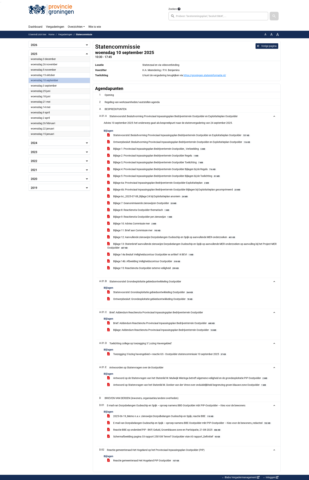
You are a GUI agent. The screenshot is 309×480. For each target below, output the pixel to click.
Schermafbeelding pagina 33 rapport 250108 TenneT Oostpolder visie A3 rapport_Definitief (166, 436)
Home (51, 34)
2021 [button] (34, 170)
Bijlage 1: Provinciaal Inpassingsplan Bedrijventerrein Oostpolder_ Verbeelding (159, 148)
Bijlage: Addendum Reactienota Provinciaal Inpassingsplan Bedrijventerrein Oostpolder (164, 330)
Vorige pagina (269, 46)
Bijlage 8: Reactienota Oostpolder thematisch (141, 210)
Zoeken (172, 9)
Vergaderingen (55, 26)
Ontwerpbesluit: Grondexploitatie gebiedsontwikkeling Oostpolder (152, 299)
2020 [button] (34, 179)
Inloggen (270, 477)
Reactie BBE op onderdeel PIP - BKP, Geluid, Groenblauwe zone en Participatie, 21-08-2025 (166, 429)
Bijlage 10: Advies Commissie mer (134, 223)
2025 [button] (34, 54)
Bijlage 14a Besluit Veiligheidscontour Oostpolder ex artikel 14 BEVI (153, 254)
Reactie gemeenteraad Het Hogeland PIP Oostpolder (146, 460)
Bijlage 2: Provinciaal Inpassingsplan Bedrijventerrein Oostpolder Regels (155, 155)
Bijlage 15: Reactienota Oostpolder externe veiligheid (146, 268)
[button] (274, 16)
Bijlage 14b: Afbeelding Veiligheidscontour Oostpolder (146, 261)
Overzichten (75, 26)
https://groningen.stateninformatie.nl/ (204, 75)
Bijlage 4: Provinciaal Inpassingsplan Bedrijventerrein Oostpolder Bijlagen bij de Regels (164, 169)
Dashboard (35, 26)
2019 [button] (34, 188)
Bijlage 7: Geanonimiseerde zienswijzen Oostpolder (144, 203)
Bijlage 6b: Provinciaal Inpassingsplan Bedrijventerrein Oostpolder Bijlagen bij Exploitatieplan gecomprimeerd (176, 189)
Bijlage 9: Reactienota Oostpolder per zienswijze (142, 216)
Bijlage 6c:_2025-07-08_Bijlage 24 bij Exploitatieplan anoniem (150, 196)
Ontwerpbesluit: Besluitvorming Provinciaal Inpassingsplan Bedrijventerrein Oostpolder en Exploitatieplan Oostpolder (181, 142)
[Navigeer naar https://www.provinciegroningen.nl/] (51, 13)
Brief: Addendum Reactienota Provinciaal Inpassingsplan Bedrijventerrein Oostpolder (164, 323)
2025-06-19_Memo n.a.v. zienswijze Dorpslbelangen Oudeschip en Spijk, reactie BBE (163, 416)
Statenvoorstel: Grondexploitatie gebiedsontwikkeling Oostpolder (153, 292)
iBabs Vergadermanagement (240, 477)
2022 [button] (34, 161)
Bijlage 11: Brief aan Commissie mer (136, 230)
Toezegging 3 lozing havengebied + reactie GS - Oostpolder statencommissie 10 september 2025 (169, 354)
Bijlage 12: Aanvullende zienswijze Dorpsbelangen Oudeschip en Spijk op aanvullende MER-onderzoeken (174, 237)
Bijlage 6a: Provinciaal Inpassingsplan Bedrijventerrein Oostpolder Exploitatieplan (161, 182)
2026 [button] (34, 45)
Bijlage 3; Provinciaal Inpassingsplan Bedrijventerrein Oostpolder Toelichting (158, 162)
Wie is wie (94, 26)
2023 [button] (34, 152)
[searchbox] (218, 16)
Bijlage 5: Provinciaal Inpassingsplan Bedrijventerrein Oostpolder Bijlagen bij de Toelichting (166, 176)
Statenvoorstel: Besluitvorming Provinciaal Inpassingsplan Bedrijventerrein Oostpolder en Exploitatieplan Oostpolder (181, 135)
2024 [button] (34, 143)
